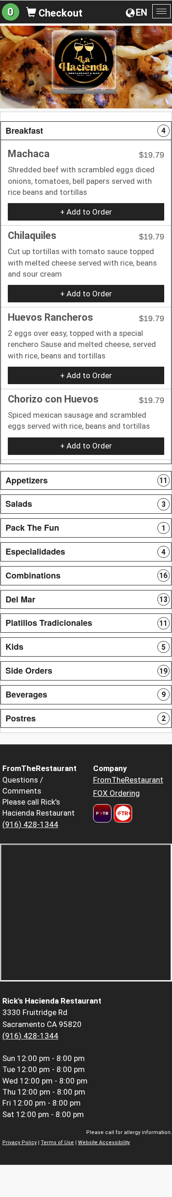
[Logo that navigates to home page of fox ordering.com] (121, 813)
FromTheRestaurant (128, 779)
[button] (86, 131)
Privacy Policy (19, 1143)
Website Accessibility (104, 1143)
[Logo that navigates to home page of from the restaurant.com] (102, 813)
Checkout (59, 13)
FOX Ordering (116, 793)
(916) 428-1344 (30, 824)
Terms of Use (57, 1143)
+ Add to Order (86, 211)
